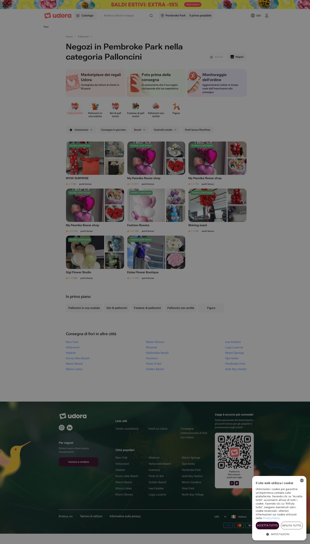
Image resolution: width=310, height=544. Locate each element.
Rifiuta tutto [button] (291, 525)
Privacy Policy (271, 518)
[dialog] (279, 508)
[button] (279, 534)
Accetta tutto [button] (267, 525)
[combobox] (302, 480)
